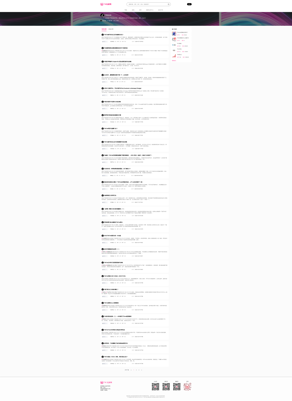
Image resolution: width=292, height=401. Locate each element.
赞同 (104, 41)
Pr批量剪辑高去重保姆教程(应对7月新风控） (116, 48)
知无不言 (160, 10)
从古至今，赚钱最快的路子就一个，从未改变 (116, 75)
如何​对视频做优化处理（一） (112, 249)
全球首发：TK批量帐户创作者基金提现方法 (116, 343)
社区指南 (153, 397)
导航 (126, 10)
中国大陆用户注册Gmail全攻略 (112, 101)
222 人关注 (116, 20)
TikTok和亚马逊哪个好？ (111, 128)
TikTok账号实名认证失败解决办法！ (114, 34)
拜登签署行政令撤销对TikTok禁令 (113, 222)
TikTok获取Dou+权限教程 (111, 303)
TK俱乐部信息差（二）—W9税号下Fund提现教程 (117, 316)
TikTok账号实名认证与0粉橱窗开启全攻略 (115, 142)
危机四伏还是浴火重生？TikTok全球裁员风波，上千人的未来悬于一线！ (123, 182)
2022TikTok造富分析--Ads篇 (112, 235)
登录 (189, 4)
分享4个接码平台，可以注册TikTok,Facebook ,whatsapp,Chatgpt (122, 88)
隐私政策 (150, 397)
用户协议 (146, 397)
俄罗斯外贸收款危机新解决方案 (112, 115)
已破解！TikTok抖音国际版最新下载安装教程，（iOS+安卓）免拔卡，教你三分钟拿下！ (128, 155)
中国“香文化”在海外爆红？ (111, 289)
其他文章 (111, 29)
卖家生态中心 (149, 10)
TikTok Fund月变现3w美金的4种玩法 (114, 330)
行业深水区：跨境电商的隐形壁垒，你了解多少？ (117, 168)
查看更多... (174, 60)
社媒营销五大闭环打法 (110, 195)
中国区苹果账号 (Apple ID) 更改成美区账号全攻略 (117, 61)
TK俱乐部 (104, 20)
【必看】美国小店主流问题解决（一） (114, 209)
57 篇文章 (109, 20)
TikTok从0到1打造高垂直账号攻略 (113, 262)
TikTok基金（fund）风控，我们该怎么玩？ (116, 356)
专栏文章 (104, 29)
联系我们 (157, 397)
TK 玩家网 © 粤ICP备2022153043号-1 (135, 397)
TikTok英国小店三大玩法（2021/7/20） (115, 276)
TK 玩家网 (108, 382)
